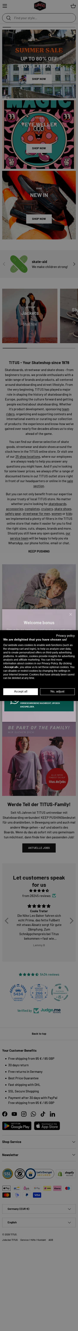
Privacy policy (65, 635)
